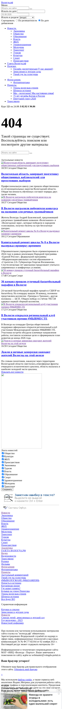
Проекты (12, 85)
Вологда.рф (7, 2)
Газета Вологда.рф (16, 63)
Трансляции (13, 101)
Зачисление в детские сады (27, 71)
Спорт (16, 58)
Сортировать (7, 20)
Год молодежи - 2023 (12, 620)
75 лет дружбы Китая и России (29, 96)
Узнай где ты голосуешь (25, 74)
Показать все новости (12, 372)
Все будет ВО (8, 599)
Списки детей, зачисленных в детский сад (23, 617)
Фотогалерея (14, 79)
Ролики (5, 561)
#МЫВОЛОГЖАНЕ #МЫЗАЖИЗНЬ (20, 580)
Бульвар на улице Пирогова (15, 591)
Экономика (19, 31)
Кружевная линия (10, 585)
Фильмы (5, 564)
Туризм (17, 52)
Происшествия (20, 60)
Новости (12, 28)
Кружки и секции (10, 609)
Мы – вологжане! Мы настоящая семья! (33, 93)
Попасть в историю (11, 583)
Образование (20, 36)
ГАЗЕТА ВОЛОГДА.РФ (13, 550)
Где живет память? (10, 588)
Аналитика (7, 548)
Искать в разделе (10, 17)
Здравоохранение (22, 44)
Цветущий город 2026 (24, 98)
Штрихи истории (22, 90)
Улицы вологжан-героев (25, 88)
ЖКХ (16, 42)
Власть (16, 39)
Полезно (12, 66)
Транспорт (18, 50)
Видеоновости (8, 556)
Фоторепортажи (21, 82)
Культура (17, 55)
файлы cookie (25, 679)
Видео (4, 553)
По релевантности (28, 20)
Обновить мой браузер (25, 669)
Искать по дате (9, 11)
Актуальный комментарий (14, 575)
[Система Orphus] (31, 510)
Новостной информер (12, 623)
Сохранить (7, 489)
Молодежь (18, 47)
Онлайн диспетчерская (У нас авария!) (33, 69)
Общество (18, 33)
